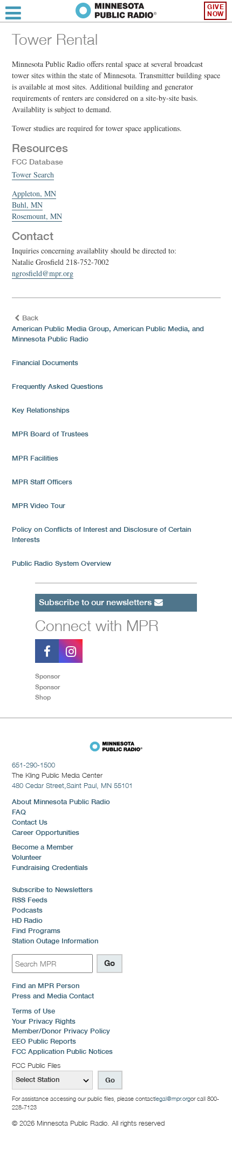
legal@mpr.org (172, 1098)
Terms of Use (33, 1011)
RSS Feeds (29, 900)
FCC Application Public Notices (62, 1051)
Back (30, 318)
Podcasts (27, 910)
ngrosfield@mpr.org (42, 273)
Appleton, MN (34, 193)
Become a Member (42, 847)
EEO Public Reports (44, 1041)
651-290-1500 (33, 765)
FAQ (19, 812)
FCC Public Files (36, 1065)
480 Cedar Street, (72, 785)
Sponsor (47, 676)
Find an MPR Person (45, 986)
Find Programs (36, 931)
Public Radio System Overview (61, 563)
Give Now (215, 10)
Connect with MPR (97, 625)
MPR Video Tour (38, 506)
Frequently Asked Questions (57, 386)
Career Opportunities (45, 832)
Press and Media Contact (53, 996)
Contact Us (29, 822)
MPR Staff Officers (42, 482)
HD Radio (27, 920)
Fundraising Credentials (50, 868)
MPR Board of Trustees (50, 434)
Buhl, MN (27, 205)
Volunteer (27, 857)
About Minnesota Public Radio (61, 802)
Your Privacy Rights (44, 1021)
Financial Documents (45, 363)
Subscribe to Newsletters (52, 890)
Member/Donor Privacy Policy (61, 1031)
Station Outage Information (55, 941)
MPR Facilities (35, 458)
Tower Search (33, 174)
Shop (43, 697)
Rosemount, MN (37, 216)
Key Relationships (41, 410)
